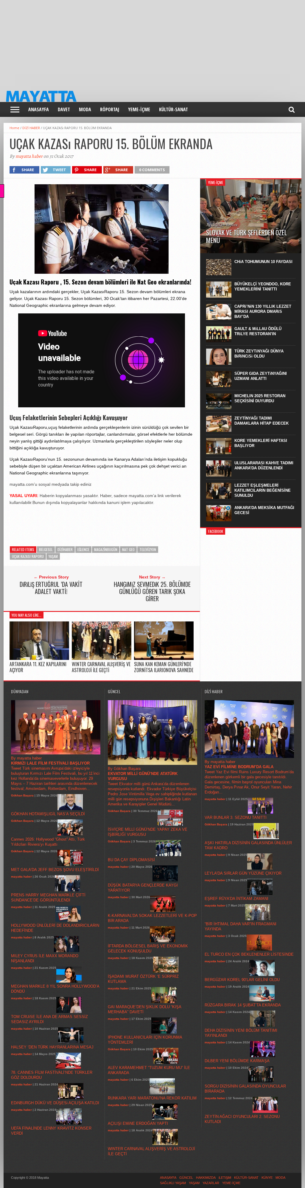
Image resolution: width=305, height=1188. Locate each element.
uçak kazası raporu (28, 556)
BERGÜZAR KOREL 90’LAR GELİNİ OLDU (242, 979)
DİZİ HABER (31, 128)
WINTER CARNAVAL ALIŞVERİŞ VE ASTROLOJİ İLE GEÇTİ (101, 666)
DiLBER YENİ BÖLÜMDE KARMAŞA (237, 1061)
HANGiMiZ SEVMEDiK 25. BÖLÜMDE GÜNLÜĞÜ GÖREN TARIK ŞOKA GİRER (152, 591)
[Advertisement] (152, 41)
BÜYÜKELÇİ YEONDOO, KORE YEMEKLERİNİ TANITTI (262, 286)
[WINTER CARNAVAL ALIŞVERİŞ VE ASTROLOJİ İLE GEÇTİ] (101, 658)
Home (14, 128)
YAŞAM (53, 556)
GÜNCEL (186, 1177)
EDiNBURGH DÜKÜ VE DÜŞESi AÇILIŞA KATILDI (55, 1103)
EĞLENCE (83, 549)
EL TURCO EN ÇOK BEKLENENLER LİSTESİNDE (249, 954)
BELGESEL (46, 549)
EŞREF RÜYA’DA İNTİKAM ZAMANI (236, 898)
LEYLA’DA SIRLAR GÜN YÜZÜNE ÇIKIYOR (243, 873)
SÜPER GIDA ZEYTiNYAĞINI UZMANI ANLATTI (260, 376)
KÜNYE (267, 1177)
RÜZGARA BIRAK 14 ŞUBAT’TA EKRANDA (243, 1005)
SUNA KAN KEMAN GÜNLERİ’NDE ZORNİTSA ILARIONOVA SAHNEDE (163, 666)
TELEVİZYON (147, 549)
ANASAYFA (38, 109)
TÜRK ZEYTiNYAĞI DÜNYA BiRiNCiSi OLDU (259, 353)
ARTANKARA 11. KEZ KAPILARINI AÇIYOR (38, 666)
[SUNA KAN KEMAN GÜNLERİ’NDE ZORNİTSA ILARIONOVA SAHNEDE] (164, 658)
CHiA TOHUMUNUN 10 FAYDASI (263, 261)
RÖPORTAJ (109, 109)
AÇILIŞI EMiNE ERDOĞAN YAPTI (138, 1123)
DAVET (64, 109)
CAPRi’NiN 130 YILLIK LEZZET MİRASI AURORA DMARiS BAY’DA (262, 311)
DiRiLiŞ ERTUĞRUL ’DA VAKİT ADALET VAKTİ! (51, 588)
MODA (85, 109)
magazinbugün (105, 549)
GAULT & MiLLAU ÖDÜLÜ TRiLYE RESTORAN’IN (257, 331)
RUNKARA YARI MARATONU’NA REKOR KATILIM (152, 1098)
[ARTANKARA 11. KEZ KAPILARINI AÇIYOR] (39, 658)
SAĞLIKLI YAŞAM (173, 1183)
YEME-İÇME (139, 109)
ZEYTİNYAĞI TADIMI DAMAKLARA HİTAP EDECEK (261, 421)
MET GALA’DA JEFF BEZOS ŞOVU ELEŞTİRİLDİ (55, 869)
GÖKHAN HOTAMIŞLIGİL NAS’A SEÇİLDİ (48, 814)
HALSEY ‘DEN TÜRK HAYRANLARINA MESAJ (52, 1047)
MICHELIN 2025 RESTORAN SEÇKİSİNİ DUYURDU (259, 398)
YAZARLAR (211, 1183)
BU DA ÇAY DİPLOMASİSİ (131, 860)
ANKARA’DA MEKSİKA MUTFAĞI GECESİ (264, 510)
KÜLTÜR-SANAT (173, 109)
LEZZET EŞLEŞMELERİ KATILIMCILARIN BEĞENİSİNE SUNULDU (262, 490)
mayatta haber (29, 156)
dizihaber (65, 549)
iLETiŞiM (225, 1177)
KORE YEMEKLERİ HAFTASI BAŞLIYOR (260, 443)
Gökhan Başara (22, 795)
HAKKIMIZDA (206, 1177)
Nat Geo (128, 549)
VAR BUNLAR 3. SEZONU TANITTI (236, 817)
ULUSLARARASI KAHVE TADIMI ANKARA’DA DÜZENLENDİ (263, 465)
